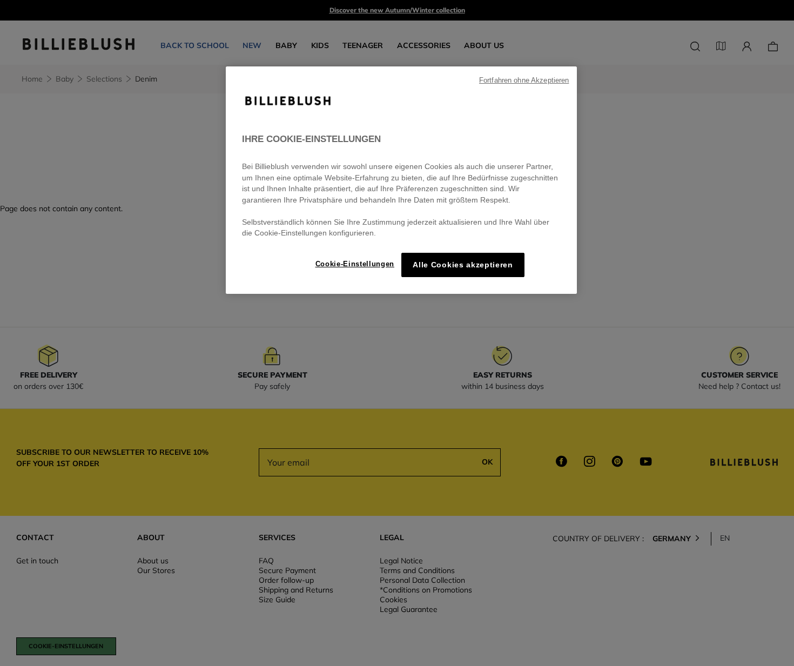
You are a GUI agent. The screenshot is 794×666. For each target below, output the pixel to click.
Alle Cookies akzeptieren (463, 265)
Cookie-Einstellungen (354, 264)
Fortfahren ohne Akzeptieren (524, 80)
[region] (401, 180)
